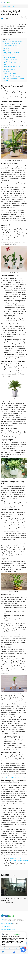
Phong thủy (11, 6)
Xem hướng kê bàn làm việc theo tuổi (14, 777)
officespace (6, 18)
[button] (9, 906)
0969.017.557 (14, 942)
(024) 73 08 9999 (7, 923)
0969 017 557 (6, 926)
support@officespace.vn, (9, 941)
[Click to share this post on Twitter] (25, 17)
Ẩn (10, 39)
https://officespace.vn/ (15, 858)
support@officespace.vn (9, 929)
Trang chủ (3, 6)
